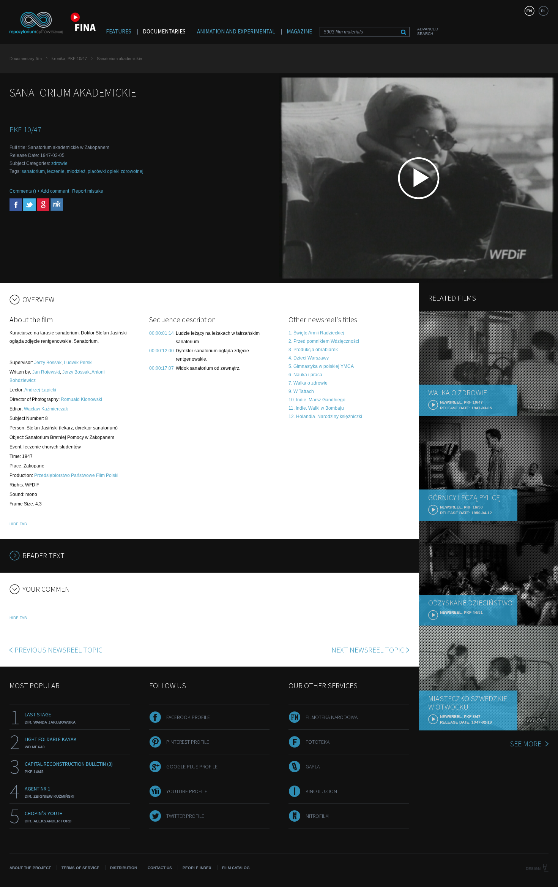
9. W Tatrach (301, 391)
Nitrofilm (317, 816)
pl (543, 11)
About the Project (30, 868)
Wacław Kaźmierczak (46, 409)
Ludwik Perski (78, 362)
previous (58, 649)
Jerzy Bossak (47, 362)
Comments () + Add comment (39, 191)
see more (525, 743)
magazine (299, 31)
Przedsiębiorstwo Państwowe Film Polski (76, 475)
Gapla (313, 766)
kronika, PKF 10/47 (69, 58)
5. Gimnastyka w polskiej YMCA (321, 366)
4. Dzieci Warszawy (308, 358)
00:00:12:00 (161, 350)
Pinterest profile (187, 741)
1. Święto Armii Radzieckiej (316, 333)
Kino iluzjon (321, 791)
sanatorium (33, 171)
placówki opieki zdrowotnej (115, 171)
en (529, 11)
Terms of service (80, 868)
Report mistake (87, 191)
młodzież (76, 171)
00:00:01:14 (161, 333)
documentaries (164, 31)
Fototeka (317, 741)
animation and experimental (236, 31)
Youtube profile (186, 791)
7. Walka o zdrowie (308, 383)
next (367, 649)
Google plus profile (192, 766)
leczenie (56, 171)
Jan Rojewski (46, 372)
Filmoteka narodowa (332, 717)
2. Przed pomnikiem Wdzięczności (323, 341)
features (118, 31)
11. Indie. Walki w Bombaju (316, 408)
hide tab (18, 524)
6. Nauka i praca (305, 374)
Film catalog (236, 868)
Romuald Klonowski (81, 399)
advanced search (427, 31)
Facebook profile (188, 717)
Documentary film (25, 58)
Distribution (123, 868)
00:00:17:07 (161, 368)
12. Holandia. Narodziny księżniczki (325, 416)
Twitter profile (185, 816)
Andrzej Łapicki (40, 390)
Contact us (160, 868)
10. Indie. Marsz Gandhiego (316, 399)
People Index (197, 868)
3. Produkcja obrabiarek (313, 349)
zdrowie (59, 163)
